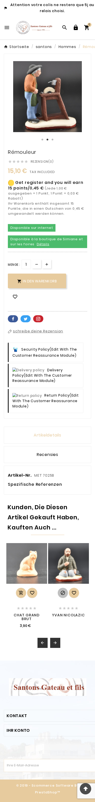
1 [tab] (42, 139)
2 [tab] (47, 139)
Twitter (26, 318)
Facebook (13, 318)
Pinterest (38, 318)
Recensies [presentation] (47, 454)
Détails (43, 244)
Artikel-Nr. (20, 475)
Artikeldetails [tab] (47, 435)
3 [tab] (52, 139)
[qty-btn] (46, 264)
